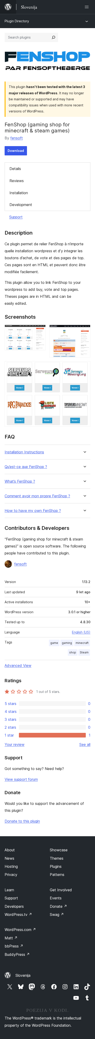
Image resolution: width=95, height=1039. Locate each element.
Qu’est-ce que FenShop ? (26, 467)
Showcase (59, 850)
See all (84, 744)
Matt (11, 938)
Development (20, 204)
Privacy (11, 874)
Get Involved (61, 890)
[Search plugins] (53, 37)
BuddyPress (17, 954)
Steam (84, 652)
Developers (14, 906)
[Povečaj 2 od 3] (84, 331)
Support (16, 217)
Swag (57, 914)
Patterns (57, 874)
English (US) (81, 632)
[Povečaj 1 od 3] (39, 331)
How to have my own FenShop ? (33, 510)
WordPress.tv (18, 914)
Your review (14, 744)
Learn (9, 890)
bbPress (14, 946)
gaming (67, 643)
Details (15, 168)
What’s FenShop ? (20, 481)
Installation (18, 192)
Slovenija (22, 975)
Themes (56, 858)
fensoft (16, 138)
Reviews (16, 180)
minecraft (82, 643)
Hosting (11, 866)
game (54, 643)
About (10, 850)
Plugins (56, 866)
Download (16, 151)
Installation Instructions (24, 452)
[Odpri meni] (87, 7)
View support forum (21, 779)
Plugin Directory (17, 21)
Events (56, 898)
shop (72, 652)
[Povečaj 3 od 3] (84, 367)
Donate (58, 906)
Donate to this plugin (22, 821)
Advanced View (18, 665)
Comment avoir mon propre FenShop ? (37, 496)
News (9, 858)
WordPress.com (20, 929)
